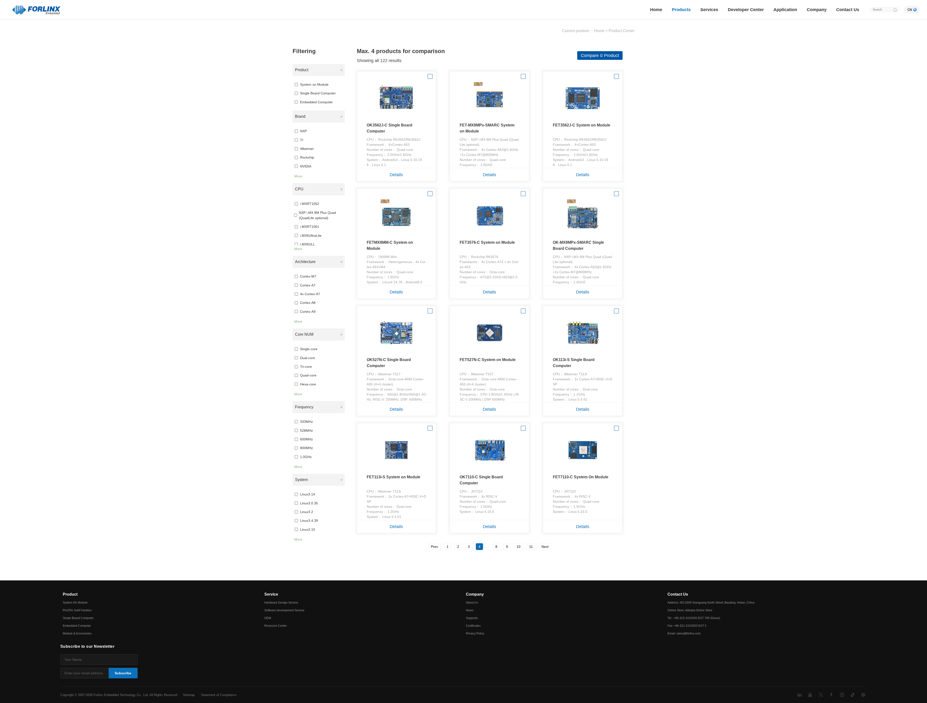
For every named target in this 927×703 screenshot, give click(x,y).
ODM (267, 618)
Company (817, 9)
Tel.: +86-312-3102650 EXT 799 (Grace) (693, 618)
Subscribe (123, 673)
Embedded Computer (77, 625)
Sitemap (189, 695)
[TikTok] (852, 695)
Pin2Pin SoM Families (77, 610)
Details (396, 174)
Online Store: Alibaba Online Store (689, 610)
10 (518, 547)
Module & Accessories (77, 633)
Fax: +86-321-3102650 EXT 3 (686, 625)
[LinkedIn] (799, 695)
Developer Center (746, 9)
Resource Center (275, 625)
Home (656, 9)
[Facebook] (831, 695)
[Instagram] (842, 695)
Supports (472, 618)
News (469, 610)
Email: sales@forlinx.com (684, 633)
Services (709, 9)
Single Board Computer (78, 618)
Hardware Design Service (281, 602)
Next (544, 547)
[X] (821, 695)
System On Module (75, 602)
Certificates (473, 625)
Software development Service (284, 610)
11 (531, 547)
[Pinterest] (863, 695)
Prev (434, 547)
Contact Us (847, 9)
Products (681, 9)
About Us (472, 602)
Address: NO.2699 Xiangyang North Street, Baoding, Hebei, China (710, 602)
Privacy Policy (475, 633)
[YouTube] (810, 695)
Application (785, 9)
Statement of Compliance (218, 695)
